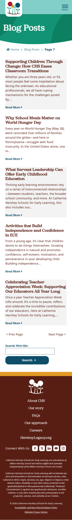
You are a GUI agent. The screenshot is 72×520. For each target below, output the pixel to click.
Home (14, 49)
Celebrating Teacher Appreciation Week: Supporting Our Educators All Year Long (35, 286)
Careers (36, 430)
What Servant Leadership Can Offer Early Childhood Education (34, 174)
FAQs (36, 415)
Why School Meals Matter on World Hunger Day (32, 120)
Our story (36, 408)
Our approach (36, 422)
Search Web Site (16, 346)
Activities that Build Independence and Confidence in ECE (34, 230)
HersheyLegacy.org (36, 437)
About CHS (36, 400)
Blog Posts (32, 49)
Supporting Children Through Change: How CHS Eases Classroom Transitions (34, 66)
